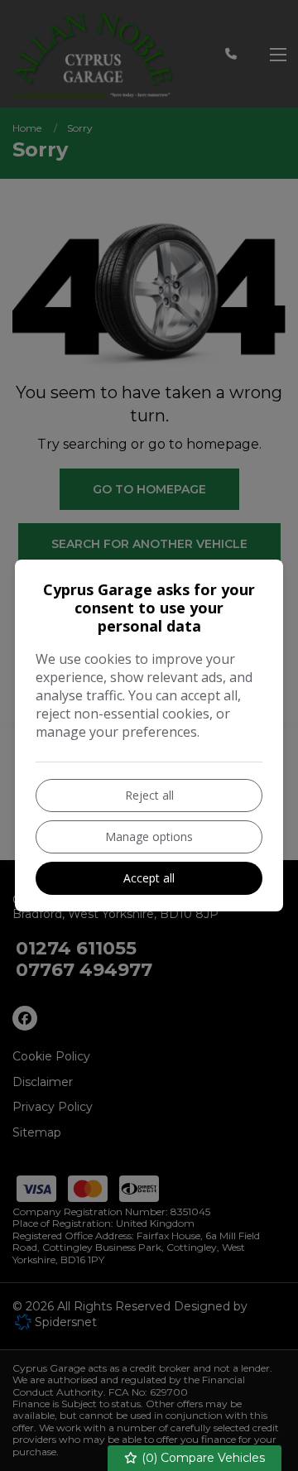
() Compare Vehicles (201, 1457)
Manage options (149, 836)
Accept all (149, 878)
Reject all (149, 795)
